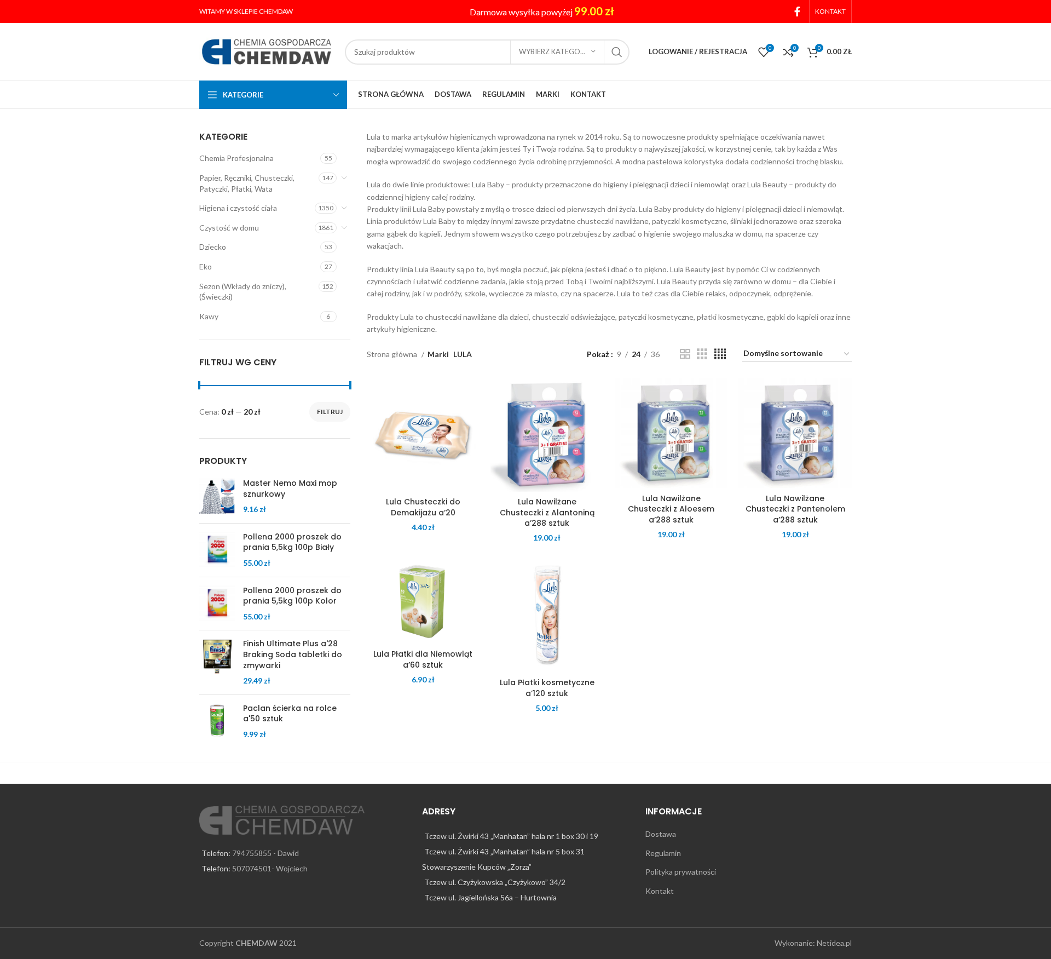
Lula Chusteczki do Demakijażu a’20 (423, 507)
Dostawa (660, 834)
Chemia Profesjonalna (236, 158)
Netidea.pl (834, 942)
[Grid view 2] (685, 354)
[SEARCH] (617, 52)
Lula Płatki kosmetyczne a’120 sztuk (547, 688)
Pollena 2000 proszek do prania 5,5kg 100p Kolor (292, 596)
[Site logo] (266, 50)
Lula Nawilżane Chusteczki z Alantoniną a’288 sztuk (547, 512)
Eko (205, 266)
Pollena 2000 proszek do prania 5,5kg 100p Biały (292, 542)
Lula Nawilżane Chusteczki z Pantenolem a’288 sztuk (795, 509)
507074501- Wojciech (270, 868)
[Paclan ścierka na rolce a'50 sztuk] (217, 721)
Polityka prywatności (680, 871)
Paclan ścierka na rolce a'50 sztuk (290, 714)
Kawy (208, 316)
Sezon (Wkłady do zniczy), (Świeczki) (242, 292)
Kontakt (659, 890)
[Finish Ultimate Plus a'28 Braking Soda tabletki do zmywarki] (217, 662)
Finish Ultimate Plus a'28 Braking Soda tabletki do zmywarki (292, 654)
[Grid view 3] (702, 354)
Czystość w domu (229, 227)
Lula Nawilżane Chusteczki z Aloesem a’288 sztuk (671, 509)
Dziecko (212, 246)
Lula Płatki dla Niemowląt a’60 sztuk (422, 659)
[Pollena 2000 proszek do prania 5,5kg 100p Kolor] (217, 603)
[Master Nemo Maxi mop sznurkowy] (217, 496)
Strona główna (393, 354)
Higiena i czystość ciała (238, 208)
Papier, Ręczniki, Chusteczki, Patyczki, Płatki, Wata (246, 183)
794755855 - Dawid (265, 853)
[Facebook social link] (797, 11)
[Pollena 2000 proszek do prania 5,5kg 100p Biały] (217, 550)
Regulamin (663, 853)
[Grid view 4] (720, 354)
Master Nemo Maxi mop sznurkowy (290, 488)
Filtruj (330, 411)
